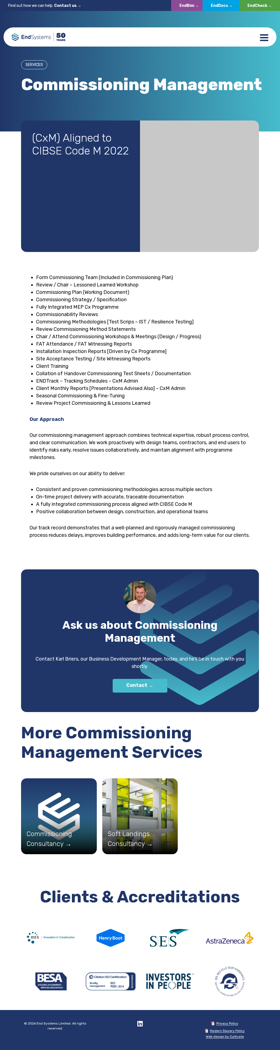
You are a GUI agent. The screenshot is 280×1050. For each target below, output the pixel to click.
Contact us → (67, 5)
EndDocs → (222, 5)
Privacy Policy (227, 1023)
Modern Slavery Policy (227, 1031)
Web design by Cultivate (225, 1036)
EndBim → (189, 5)
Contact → (139, 685)
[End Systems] (38, 37)
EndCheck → (259, 5)
